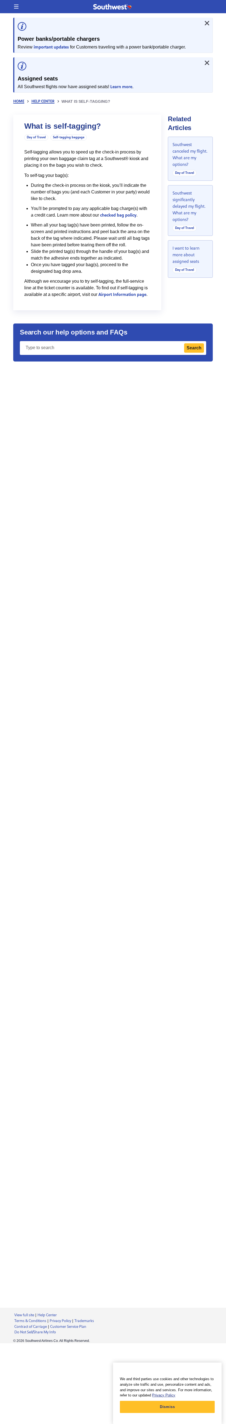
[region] (167, 1393)
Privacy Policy (163, 1395)
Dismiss (167, 1407)
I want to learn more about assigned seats (186, 255)
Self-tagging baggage (68, 137)
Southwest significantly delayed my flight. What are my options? (189, 206)
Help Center (43, 101)
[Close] (206, 23)
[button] (16, 7)
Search (194, 348)
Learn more (121, 87)
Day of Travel (36, 137)
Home (18, 101)
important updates (51, 47)
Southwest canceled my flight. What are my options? (190, 154)
